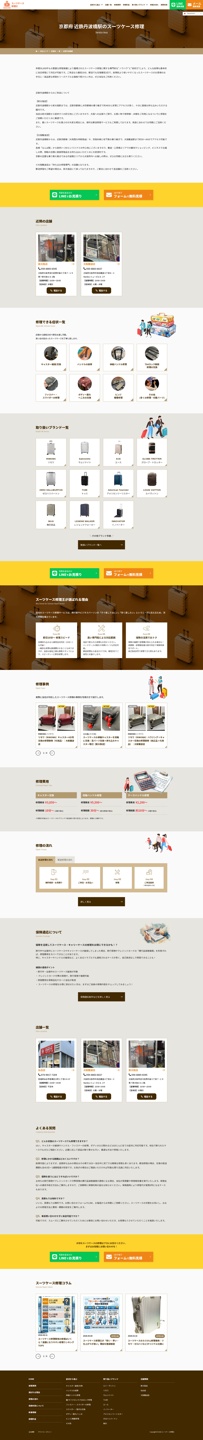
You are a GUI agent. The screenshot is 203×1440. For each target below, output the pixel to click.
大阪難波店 (89, 264)
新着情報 (32, 1412)
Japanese (190, 13)
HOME (31, 1379)
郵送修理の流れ (65, 859)
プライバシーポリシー (45, 1432)
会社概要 (31, 1432)
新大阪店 (43, 264)
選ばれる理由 (34, 1392)
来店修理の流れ (45, 859)
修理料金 (32, 1419)
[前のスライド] (38, 753)
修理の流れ (33, 1399)
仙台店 (41, 1070)
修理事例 (32, 1385)
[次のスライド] (52, 753)
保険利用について (36, 1405)
